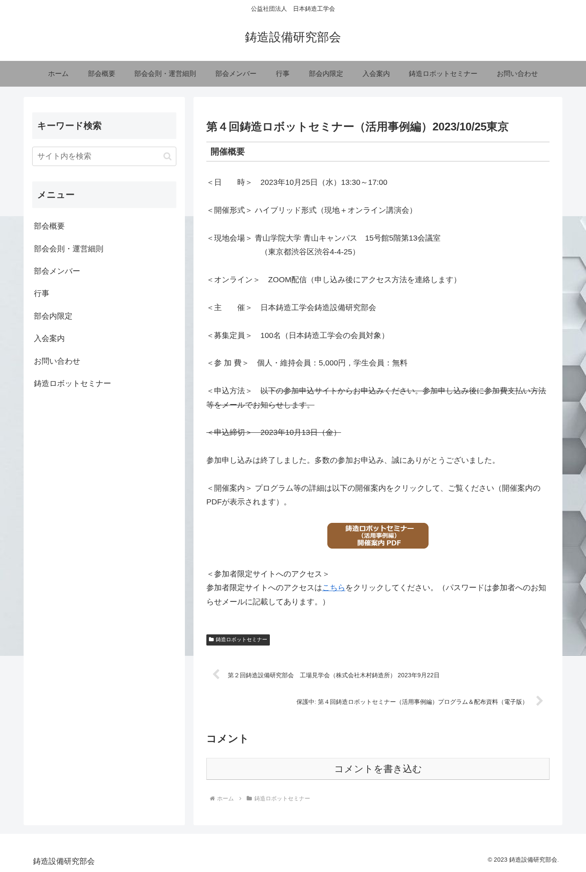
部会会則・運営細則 (68, 248)
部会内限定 (53, 316)
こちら (333, 587)
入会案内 (49, 338)
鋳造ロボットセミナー (241, 640)
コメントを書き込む (378, 768)
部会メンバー (57, 271)
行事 (41, 293)
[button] (167, 156)
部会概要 (49, 226)
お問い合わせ (57, 361)
